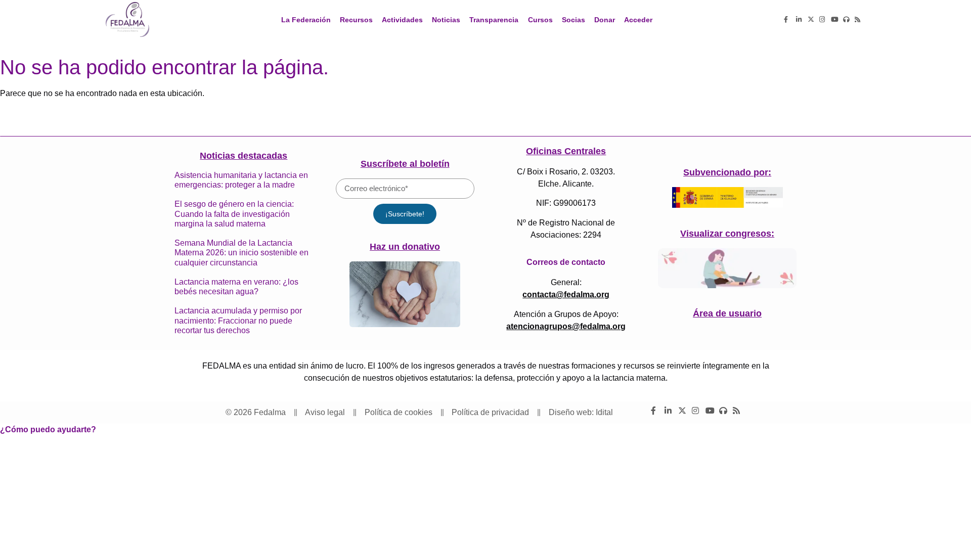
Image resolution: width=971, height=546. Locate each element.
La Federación (306, 20)
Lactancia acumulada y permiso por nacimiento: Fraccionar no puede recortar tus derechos (238, 320)
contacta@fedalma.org (565, 294)
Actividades (402, 20)
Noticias (446, 20)
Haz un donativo (405, 247)
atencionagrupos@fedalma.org (566, 326)
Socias (573, 20)
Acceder (638, 20)
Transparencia (493, 20)
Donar (604, 20)
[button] (48, 429)
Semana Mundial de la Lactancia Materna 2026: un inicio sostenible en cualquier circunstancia (241, 252)
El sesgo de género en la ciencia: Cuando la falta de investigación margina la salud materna (234, 214)
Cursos (540, 20)
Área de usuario (727, 313)
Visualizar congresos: (727, 234)
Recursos (356, 20)
